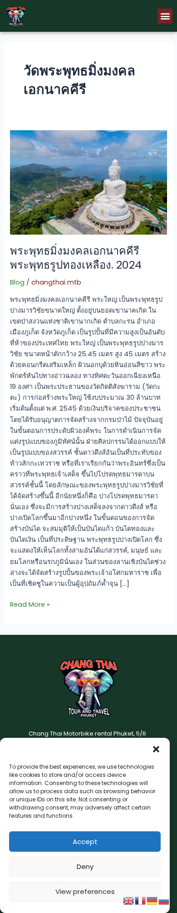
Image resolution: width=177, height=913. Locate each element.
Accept (85, 841)
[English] (129, 900)
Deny (85, 866)
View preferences (85, 891)
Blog (17, 282)
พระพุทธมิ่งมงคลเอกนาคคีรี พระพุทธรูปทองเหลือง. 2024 (76, 257)
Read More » (30, 604)
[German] (152, 900)
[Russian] (164, 900)
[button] (156, 749)
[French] (141, 900)
